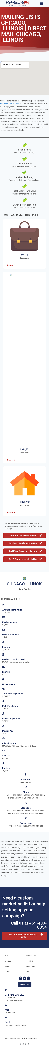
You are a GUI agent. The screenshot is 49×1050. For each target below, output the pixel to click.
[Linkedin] (28, 978)
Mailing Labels (30, 966)
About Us (8, 961)
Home (7, 956)
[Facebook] (20, 978)
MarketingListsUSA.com (9, 104)
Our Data (7, 966)
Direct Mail (29, 961)
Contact (7, 971)
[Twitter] (24, 978)
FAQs (27, 971)
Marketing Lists (31, 956)
